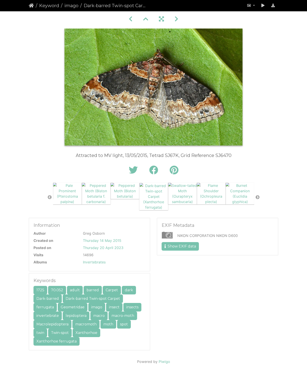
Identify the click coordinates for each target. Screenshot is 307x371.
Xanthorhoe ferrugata (56, 341)
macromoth (86, 324)
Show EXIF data (181, 246)
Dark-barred (47, 298)
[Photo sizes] (251, 5)
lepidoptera (76, 316)
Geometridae (73, 307)
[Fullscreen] (161, 18)
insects (132, 307)
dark (129, 290)
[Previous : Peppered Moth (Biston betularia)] (130, 18)
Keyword (49, 5)
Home (31, 5)
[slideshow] (263, 5)
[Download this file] (273, 5)
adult (75, 290)
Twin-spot (60, 333)
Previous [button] (49, 197)
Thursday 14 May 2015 (102, 240)
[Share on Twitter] (134, 170)
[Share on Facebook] (155, 170)
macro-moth (122, 316)
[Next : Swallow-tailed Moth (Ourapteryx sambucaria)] (176, 18)
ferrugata (45, 307)
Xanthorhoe (86, 333)
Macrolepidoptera (52, 324)
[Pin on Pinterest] (174, 170)
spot (124, 324)
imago (71, 5)
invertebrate (47, 316)
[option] (67, 193)
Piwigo (164, 361)
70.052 (57, 290)
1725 (40, 290)
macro (99, 316)
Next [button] (257, 197)
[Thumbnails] (146, 18)
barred (93, 290)
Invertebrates (94, 262)
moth (108, 324)
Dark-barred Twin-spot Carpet (93, 298)
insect (114, 307)
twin (40, 333)
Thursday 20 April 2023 (103, 247)
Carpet (112, 290)
